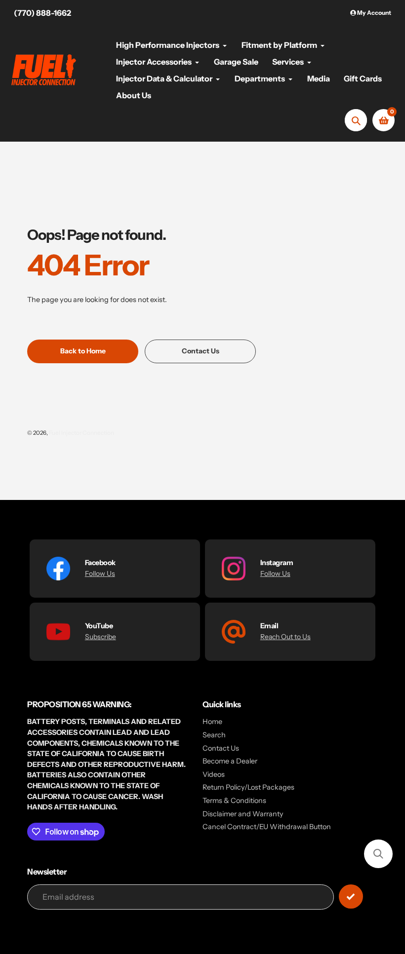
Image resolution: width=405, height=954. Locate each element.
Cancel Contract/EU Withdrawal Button (266, 826)
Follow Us (100, 573)
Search (214, 734)
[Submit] (351, 896)
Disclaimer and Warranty (243, 813)
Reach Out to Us (285, 636)
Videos (213, 774)
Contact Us (220, 748)
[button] (378, 854)
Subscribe (100, 636)
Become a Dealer (229, 761)
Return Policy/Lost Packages (248, 787)
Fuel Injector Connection (81, 432)
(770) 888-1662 (42, 13)
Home (212, 721)
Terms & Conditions (234, 800)
